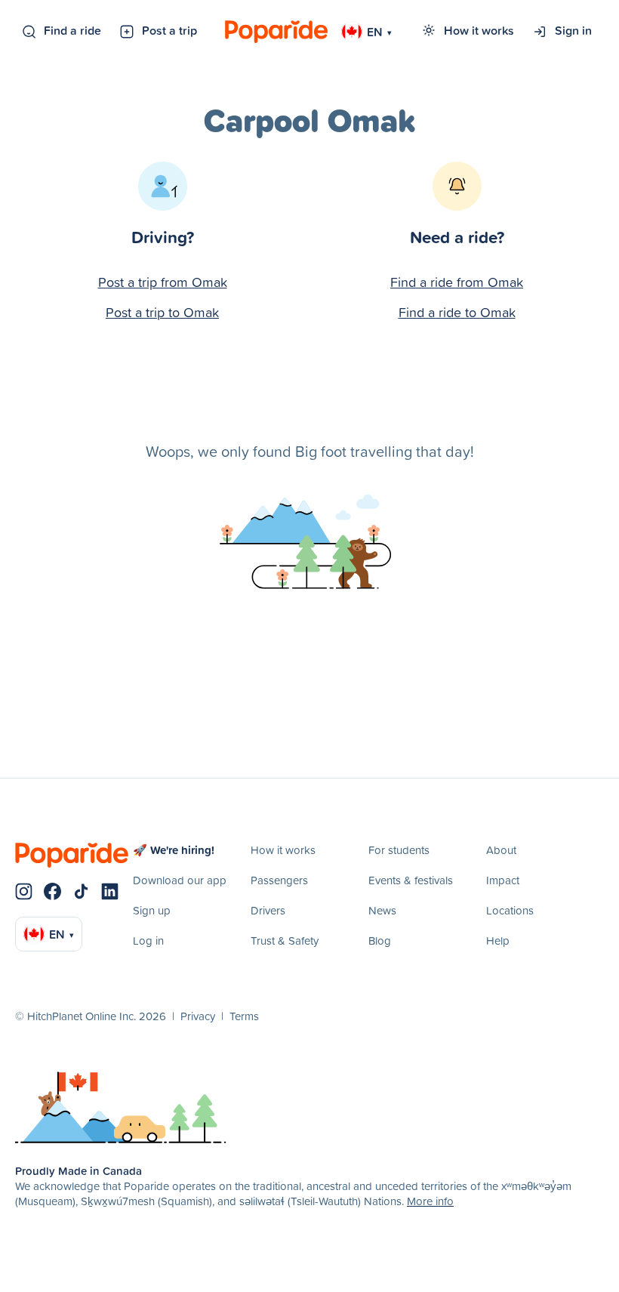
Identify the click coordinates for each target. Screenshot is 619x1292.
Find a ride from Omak (456, 282)
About (501, 850)
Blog (379, 940)
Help (498, 940)
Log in (148, 940)
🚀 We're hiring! (173, 850)
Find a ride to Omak (457, 312)
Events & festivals (410, 880)
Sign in (573, 30)
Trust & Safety (285, 940)
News (382, 910)
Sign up (152, 910)
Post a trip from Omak (162, 282)
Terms (244, 1016)
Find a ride (72, 30)
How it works (479, 30)
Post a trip (169, 30)
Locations (510, 910)
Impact (502, 880)
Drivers (268, 910)
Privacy (197, 1016)
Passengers (279, 880)
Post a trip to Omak (162, 312)
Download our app (179, 880)
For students (399, 850)
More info (430, 1201)
